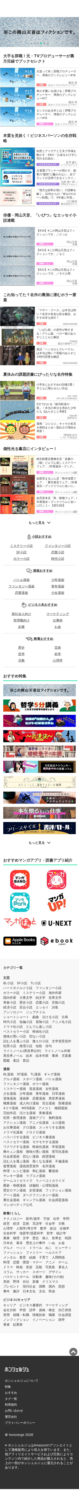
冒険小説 (42, 1022)
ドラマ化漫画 (13, 1132)
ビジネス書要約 (30, 1305)
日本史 (8, 1243)
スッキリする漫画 (52, 1127)
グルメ (8, 1248)
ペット (21, 1248)
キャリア (9, 1305)
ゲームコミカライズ (17, 1181)
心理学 (58, 660)
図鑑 (6, 1060)
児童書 (66, 1056)
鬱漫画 (53, 1171)
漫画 (6, 1069)
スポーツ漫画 (32, 1079)
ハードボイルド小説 (17, 988)
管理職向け (21, 620)
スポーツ (38, 1272)
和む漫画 (38, 1171)
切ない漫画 (31, 1156)
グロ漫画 (29, 1127)
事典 (55, 1056)
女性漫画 (51, 1089)
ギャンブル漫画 (34, 1200)
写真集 (50, 1267)
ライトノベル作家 (57, 1051)
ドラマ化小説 (13, 1027)
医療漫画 (64, 1103)
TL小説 (35, 983)
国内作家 (9, 998)
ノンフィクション (16, 1320)
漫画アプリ (37, 1118)
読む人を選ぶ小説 (16, 1041)
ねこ (48, 1248)
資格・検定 (47, 1310)
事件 (6, 1291)
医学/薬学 (33, 1219)
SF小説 (21, 552)
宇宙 (46, 1219)
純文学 (40, 998)
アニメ (50, 1262)
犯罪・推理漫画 (14, 1118)
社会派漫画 (11, 1156)
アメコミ (44, 1108)
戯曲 (35, 1017)
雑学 (61, 1320)
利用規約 (11, 1404)
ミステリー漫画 (14, 1089)
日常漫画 (58, 1093)
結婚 (32, 1257)
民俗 (52, 1291)
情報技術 (38, 1315)
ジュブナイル (35, 1012)
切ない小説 (37, 1036)
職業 (52, 1315)
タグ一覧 (11, 1399)
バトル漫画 (21, 580)
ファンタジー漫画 (21, 586)
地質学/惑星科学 (31, 1233)
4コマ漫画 (10, 1108)
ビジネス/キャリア (16, 1300)
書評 (16, 1291)
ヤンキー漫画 (13, 1176)
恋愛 (16, 1262)
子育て (44, 1257)
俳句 (48, 1046)
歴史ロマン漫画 (14, 1190)
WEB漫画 (28, 1108)
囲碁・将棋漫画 (14, 1185)
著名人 (63, 1267)
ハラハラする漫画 (16, 1137)
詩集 (55, 1007)
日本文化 (29, 1291)
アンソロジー (13, 1012)
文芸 (6, 978)
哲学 (21, 654)
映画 (19, 1267)
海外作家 (55, 993)
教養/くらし (12, 1213)
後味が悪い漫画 (37, 1152)
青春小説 (9, 1002)
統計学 (61, 1233)
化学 (56, 1219)
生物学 (64, 1228)
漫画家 (24, 1098)
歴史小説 (25, 1002)
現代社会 (29, 1286)
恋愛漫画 (21, 593)
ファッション (13, 1252)
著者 (6, 1324)
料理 (6, 1262)
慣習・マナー (32, 1262)
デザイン (55, 1272)
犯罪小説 (9, 1046)
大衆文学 (25, 998)
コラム (8, 1272)
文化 (42, 1291)
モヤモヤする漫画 (45, 1142)
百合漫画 (48, 1103)
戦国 (68, 1238)
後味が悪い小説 (14, 1036)
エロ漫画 (58, 1122)
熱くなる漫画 (42, 1161)
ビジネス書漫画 (43, 1137)
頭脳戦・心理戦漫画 (43, 1185)
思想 (61, 1286)
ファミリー (34, 1252)
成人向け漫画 (29, 1103)
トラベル (35, 1248)
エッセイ (42, 1007)
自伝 (26, 1281)
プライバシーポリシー (20, 1423)
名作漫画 (48, 1166)
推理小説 (25, 1046)
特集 (8, 1387)
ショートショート (16, 1017)
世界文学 (55, 998)
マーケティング (57, 614)
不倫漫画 (61, 1161)
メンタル (9, 1257)
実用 (6, 1315)
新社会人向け (21, 614)
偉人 (45, 1238)
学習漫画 (58, 1147)
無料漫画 (55, 1118)
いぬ (52, 1243)
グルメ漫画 (11, 1079)
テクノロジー (13, 1219)
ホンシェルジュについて (21, 1380)
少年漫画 (57, 580)
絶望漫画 (48, 1156)
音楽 (29, 1267)
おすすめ (11, 1393)
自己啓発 (64, 1310)
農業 (6, 1238)
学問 (66, 1219)
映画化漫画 (40, 1147)
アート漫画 (11, 1195)
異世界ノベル (13, 1056)
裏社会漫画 (11, 1200)
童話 (16, 1060)
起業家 (18, 1324)
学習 (22, 1310)
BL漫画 (8, 1074)
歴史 (21, 647)
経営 (6, 1223)
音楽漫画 (35, 1089)
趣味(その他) (54, 1277)
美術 (6, 1281)
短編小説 (25, 1022)
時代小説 (57, 559)
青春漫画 (45, 1113)
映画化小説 (40, 1031)
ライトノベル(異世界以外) (22, 1051)
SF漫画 (22, 1074)
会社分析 (9, 1310)
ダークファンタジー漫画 (40, 1195)
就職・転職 (21, 1315)
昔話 (26, 1060)
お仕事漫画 (11, 1127)
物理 (16, 1238)
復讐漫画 (9, 1166)
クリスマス (50, 1281)
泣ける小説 (50, 1017)
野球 (16, 1281)
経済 (16, 1223)
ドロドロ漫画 (35, 1132)
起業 (21, 627)
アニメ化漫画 (39, 1122)
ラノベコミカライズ (50, 1181)
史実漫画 (35, 1190)
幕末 (19, 1243)
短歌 (39, 1046)
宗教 (21, 660)
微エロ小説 (40, 1041)
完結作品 (9, 1113)
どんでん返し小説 (39, 1027)
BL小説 (8, 983)
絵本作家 (42, 1056)
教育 (22, 1257)
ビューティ (63, 1248)
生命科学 (9, 1233)
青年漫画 (57, 586)
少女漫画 (57, 593)
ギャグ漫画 (52, 1074)
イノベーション (43, 1320)
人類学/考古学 (26, 1228)
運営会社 (11, 1417)
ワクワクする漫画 (16, 1147)
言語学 (37, 1223)
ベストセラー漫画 (16, 1142)
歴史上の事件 (35, 1243)
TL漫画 (35, 1074)
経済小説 (9, 1007)
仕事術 (58, 620)
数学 (43, 1228)
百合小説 (25, 1007)
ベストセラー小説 (16, 1031)
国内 (52, 1286)
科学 (57, 654)
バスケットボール (16, 1277)
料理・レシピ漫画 (16, 1171)
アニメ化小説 (61, 1022)
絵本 (29, 1056)
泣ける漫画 (27, 1113)
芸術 (57, 647)
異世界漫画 (57, 1098)
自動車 (37, 1277)
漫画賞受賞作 (29, 1166)
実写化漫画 (60, 1152)
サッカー (22, 1272)
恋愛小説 (57, 552)
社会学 (50, 1223)
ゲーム (63, 1262)
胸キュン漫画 (13, 1152)
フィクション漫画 (58, 1190)
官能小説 (58, 1002)
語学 (32, 1310)
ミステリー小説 (21, 546)
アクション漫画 (14, 1122)
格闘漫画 (60, 1108)
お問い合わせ (14, 1410)
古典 (65, 1017)
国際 (42, 1286)
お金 (57, 627)
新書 (35, 1281)
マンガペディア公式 (17, 1205)
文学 (26, 1238)
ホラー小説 (21, 559)
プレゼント (11, 1286)
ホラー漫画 (40, 1084)
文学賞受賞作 (61, 1041)
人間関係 (58, 1257)
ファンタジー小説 (58, 546)
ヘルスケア (53, 1252)
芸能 (39, 1267)
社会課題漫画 (58, 1200)
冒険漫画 (9, 1098)
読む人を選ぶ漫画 (16, 1161)
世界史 (57, 1238)
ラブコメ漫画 (35, 1176)
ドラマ (8, 1267)
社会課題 (64, 1315)
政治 (53, 1228)
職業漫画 (9, 1103)
